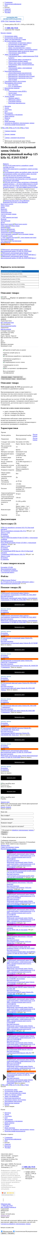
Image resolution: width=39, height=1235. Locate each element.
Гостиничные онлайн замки (14, 1091)
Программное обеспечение (13, 1101)
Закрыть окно (5, 802)
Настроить (11, 1233)
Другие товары (35, 435)
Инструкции (9, 113)
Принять (4, 1233)
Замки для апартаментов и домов (15, 1093)
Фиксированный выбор (8, 326)
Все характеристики (7, 322)
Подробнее (4, 534)
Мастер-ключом (6, 329)
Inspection (12, 21)
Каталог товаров (6, 33)
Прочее (7, 1104)
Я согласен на (19, 830)
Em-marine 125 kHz (7, 567)
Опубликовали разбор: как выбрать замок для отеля (19, 174)
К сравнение (5, 536)
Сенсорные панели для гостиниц (15, 1099)
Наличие (3, 239)
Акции (7, 108)
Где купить (8, 109)
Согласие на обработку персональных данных (19, 123)
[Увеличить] (19, 251)
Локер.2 (18, 21)
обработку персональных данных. (23, 830)
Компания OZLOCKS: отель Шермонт (15, 202)
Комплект (4, 229)
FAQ (6, 5)
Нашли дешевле (6, 807)
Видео (3, 242)
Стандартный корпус (7, 572)
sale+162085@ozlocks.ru (8, 1207)
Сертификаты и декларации (14, 114)
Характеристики (6, 232)
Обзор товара (5, 226)
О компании (8, 2)
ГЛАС (7, 21)
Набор (3, 227)
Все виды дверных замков (13, 1094)
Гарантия (8, 9)
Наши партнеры (10, 121)
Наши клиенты (9, 116)
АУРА (3, 21)
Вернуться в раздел (7, 224)
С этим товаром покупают (9, 237)
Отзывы (3, 236)
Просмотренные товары (8, 849)
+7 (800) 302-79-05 (11, 28)
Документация (5, 241)
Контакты (8, 10)
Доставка (8, 12)
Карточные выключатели (13, 1098)
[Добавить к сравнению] (2, 247)
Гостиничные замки (11, 1089)
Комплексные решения (12, 1103)
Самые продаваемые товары (10, 847)
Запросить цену (19, 604)
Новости (7, 118)
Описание (4, 231)
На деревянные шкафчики (9, 570)
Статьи (7, 119)
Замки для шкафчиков (12, 1096)
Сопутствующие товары (8, 234)
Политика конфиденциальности (15, 124)
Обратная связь (6, 1204)
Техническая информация (13, 4)
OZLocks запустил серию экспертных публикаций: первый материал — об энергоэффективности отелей (20, 186)
